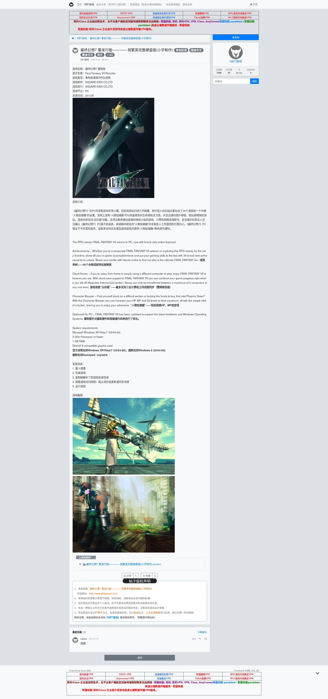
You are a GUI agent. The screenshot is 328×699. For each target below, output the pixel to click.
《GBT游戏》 (112, 617)
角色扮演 (181, 50)
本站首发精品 (173, 4)
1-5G (110, 55)
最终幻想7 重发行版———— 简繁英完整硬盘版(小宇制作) (121, 38)
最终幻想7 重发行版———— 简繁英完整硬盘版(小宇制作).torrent (123, 564)
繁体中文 (87, 55)
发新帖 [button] (235, 37)
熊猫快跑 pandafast (231, 21)
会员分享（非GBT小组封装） (112, 4)
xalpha (83, 638)
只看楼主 (202, 632)
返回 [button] (139, 657)
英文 (100, 55)
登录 (255, 4)
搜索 (254, 81)
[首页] (73, 38)
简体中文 (196, 50)
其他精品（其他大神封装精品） (146, 4)
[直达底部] (320, 676)
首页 (79, 4)
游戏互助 (187, 4)
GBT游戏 (89, 4)
